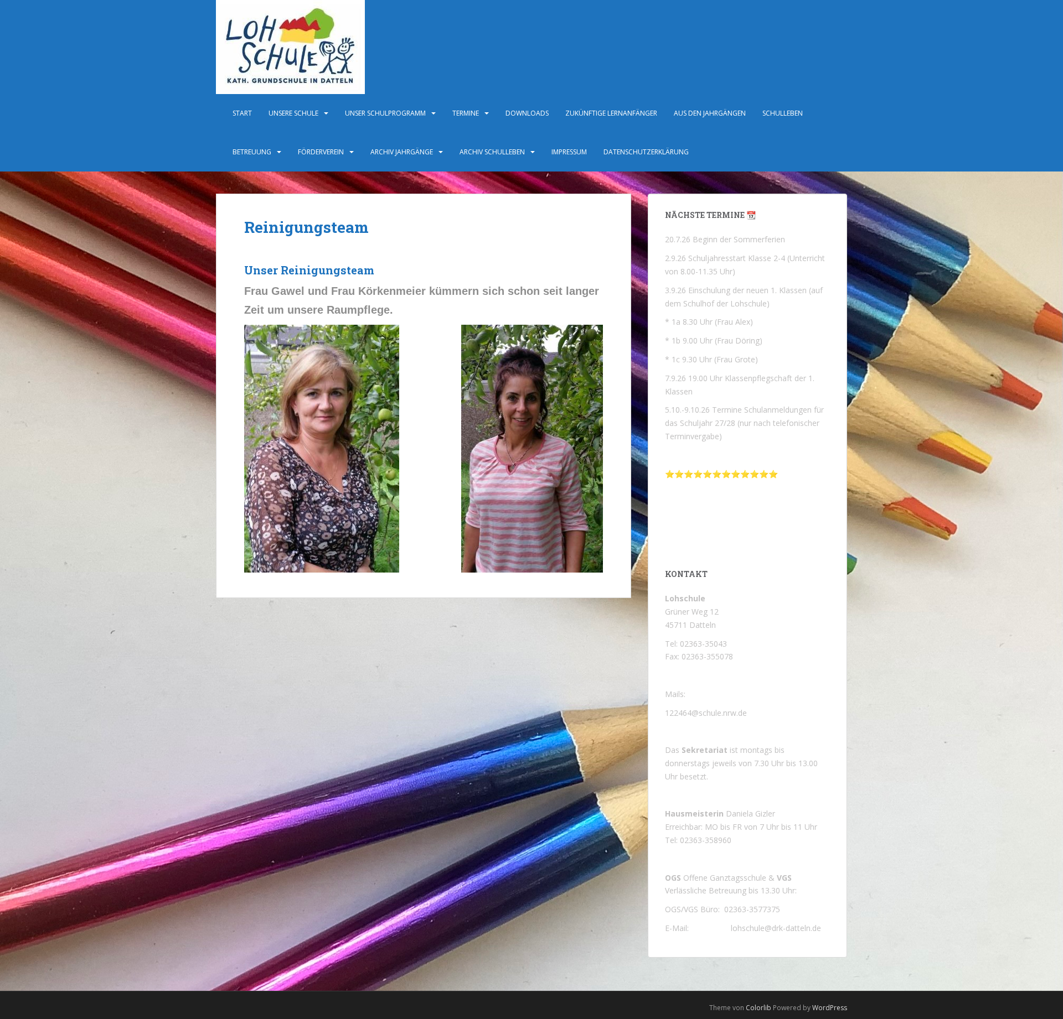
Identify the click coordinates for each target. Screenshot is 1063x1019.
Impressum (569, 152)
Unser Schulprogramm (385, 113)
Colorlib (758, 1007)
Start (242, 113)
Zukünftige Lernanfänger (611, 113)
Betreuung (252, 152)
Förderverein (321, 152)
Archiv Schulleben (492, 152)
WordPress (829, 1007)
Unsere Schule (293, 113)
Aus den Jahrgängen (710, 113)
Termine (465, 113)
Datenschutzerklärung (646, 152)
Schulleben (782, 113)
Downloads (527, 113)
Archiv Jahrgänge (401, 152)
